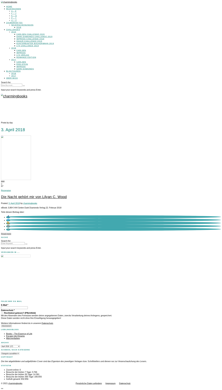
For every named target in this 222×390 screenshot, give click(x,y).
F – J (13, 13)
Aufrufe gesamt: (13, 379)
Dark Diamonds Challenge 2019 (34, 37)
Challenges (13, 30)
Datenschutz (8, 310)
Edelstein (22, 64)
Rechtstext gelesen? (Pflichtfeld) (20, 313)
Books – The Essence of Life (19, 334)
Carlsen (21, 50)
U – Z (14, 20)
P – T (14, 18)
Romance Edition (26, 57)
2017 (13, 60)
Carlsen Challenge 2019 (30, 34)
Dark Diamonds (25, 69)
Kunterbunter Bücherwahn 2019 (35, 43)
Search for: (6, 82)
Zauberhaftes (14, 23)
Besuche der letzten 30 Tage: (19, 374)
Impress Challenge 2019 (30, 39)
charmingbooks (30, 203)
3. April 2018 (14, 203)
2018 (18, 27)
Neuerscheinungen (22, 25)
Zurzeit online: (13, 370)
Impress (21, 53)
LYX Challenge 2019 (27, 46)
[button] (8, 217)
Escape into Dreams (15, 336)
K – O (14, 16)
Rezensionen (13, 9)
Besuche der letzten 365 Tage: (20, 377)
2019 (13, 32)
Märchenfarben (13, 338)
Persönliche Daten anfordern (89, 383)
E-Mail (4, 305)
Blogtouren (13, 71)
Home (9, 7)
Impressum (110, 383)
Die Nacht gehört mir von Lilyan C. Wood (34, 197)
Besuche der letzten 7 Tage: (19, 372)
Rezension (6, 190)
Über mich (12, 78)
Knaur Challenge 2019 (29, 41)
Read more (6, 234)
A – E (13, 11)
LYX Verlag (22, 55)
